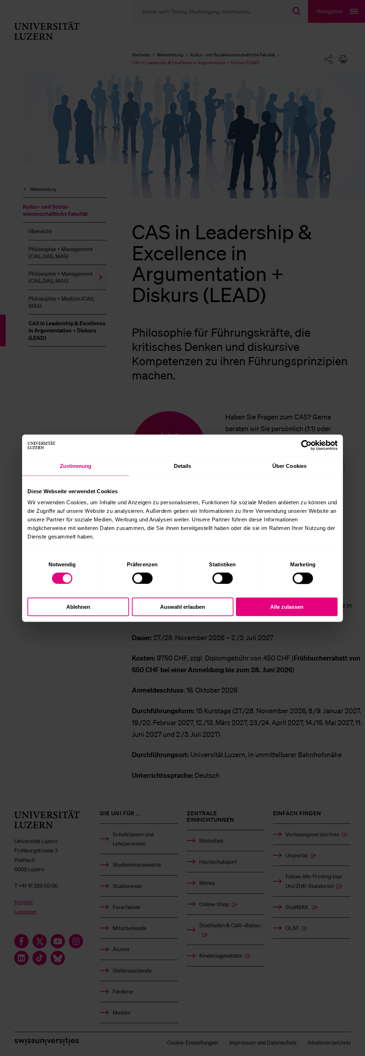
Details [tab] (182, 466)
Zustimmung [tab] (76, 466)
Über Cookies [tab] (289, 466)
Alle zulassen (286, 607)
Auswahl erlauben (182, 607)
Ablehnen (78, 607)
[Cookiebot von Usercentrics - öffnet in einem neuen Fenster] (306, 445)
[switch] (142, 578)
